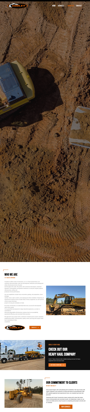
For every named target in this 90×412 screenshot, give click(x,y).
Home (54, 5)
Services (61, 5)
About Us (71, 5)
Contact (79, 5)
